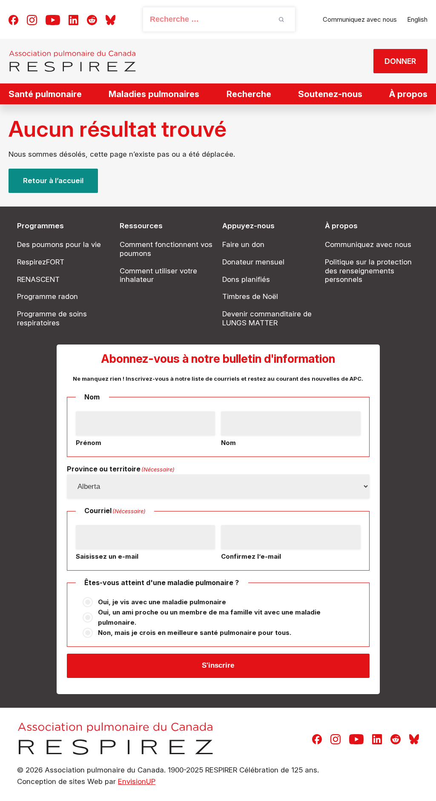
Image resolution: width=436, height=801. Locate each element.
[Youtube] (53, 19)
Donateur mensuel (253, 262)
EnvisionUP (136, 781)
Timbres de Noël (250, 296)
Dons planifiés (246, 279)
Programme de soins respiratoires (52, 318)
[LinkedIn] (73, 19)
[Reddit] (92, 19)
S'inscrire (218, 665)
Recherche (249, 94)
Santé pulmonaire (45, 94)
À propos (408, 94)
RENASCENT (38, 279)
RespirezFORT (40, 262)
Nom (228, 443)
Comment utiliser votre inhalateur (158, 275)
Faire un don (243, 244)
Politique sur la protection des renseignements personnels (368, 271)
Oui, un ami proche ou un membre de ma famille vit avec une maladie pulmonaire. (209, 617)
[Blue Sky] (110, 19)
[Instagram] (32, 19)
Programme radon (47, 296)
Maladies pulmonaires (154, 94)
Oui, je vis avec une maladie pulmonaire (162, 602)
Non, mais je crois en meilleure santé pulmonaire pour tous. (194, 633)
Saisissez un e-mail (107, 556)
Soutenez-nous (330, 94)
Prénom (88, 443)
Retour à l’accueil (53, 180)
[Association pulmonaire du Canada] (72, 61)
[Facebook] (13, 19)
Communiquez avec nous (360, 19)
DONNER (400, 61)
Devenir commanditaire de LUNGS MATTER (267, 318)
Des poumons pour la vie (59, 244)
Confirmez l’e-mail (251, 556)
